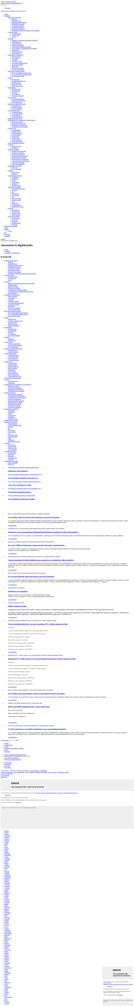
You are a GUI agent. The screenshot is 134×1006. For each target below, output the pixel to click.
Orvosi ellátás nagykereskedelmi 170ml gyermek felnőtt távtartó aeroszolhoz (36, 694)
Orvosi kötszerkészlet (18, 99)
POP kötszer (15, 193)
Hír (5, 233)
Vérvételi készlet (16, 34)
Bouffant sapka (16, 223)
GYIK (10, 231)
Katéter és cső (12, 128)
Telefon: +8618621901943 (8, 1)
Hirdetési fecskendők (41, 772)
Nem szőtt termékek (14, 216)
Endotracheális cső (17, 133)
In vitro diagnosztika (14, 110)
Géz (13, 197)
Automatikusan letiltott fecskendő (21, 47)
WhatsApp (4, 777)
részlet (15, 525)
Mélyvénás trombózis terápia (16, 71)
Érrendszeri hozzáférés (14, 17)
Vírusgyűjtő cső (16, 115)
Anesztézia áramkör (17, 65)
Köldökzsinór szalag (17, 206)
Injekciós (10, 39)
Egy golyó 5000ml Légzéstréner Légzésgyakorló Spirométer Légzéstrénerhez (36, 545)
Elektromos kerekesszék (19, 123)
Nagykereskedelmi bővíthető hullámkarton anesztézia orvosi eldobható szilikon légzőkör (41, 560)
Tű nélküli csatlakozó (18, 25)
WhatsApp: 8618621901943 (12, 759)
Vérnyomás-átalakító (18, 96)
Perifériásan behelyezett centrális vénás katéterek (26, 30)
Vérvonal (14, 92)
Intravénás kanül (16, 84)
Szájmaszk (15, 221)
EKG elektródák (16, 169)
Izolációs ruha (16, 218)
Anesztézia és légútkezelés (15, 55)
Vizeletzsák (15, 148)
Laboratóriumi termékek (15, 175)
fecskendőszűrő (16, 53)
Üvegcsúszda (15, 182)
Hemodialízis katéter (17, 27)
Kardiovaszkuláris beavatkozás (17, 104)
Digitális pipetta (16, 185)
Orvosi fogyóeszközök (7, 772)
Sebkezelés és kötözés (14, 187)
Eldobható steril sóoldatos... (18, 471)
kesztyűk (10, 208)
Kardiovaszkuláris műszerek (20, 156)
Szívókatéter (15, 136)
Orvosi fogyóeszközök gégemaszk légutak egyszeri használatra (31, 576)
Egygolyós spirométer (18, 69)
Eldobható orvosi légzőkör (18, 591)
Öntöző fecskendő (17, 52)
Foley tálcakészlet (17, 102)
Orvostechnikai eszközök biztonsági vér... (23, 478)
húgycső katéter (16, 135)
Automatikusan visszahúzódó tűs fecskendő (24, 48)
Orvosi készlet (12, 97)
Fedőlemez (15, 184)
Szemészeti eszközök (18, 153)
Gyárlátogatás (8, 745)
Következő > (6, 740)
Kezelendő (15, 220)
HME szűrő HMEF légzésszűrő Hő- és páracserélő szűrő (28, 707)
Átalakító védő (16, 89)
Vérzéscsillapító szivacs (18, 189)
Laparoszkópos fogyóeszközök (21, 161)
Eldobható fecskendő (18, 45)
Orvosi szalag (16, 195)
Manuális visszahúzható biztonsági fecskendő (25, 40)
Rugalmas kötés (16, 200)
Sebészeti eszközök (13, 149)
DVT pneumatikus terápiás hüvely (21, 73)
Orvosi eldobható (19, 772)
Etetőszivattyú (16, 172)
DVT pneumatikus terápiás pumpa (21, 74)
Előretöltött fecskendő (18, 24)
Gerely (14, 37)
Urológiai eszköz (16, 146)
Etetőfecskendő (16, 42)
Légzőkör (14, 60)
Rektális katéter (16, 131)
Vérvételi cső (15, 35)
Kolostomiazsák (16, 205)
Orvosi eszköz (52, 772)
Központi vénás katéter (18, 29)
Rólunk (6, 229)
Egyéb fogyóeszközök (18, 164)
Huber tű (14, 19)
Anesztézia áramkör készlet (19, 63)
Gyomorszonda (16, 130)
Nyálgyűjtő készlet (17, 114)
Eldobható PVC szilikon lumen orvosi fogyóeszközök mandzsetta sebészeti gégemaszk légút (42, 659)
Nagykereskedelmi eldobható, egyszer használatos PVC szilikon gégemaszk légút (38, 624)
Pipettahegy (15, 179)
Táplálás (10, 171)
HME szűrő (15, 66)
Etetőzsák (14, 174)
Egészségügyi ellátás (63, 772)
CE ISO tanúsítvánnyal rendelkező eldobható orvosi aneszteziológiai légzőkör (37, 729)
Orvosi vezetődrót (17, 109)
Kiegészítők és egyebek (15, 166)
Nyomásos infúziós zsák (19, 81)
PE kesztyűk (15, 210)
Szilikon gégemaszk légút (17, 606)
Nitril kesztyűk (16, 213)
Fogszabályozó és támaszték (20, 127)
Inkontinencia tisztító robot (19, 125)
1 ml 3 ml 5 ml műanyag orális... (20, 485)
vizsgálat (10, 525)
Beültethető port (16, 21)
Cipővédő (14, 224)
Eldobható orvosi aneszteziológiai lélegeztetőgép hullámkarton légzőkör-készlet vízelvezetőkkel (43, 532)
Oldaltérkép (43, 770)
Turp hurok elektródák (18, 162)
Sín (13, 192)
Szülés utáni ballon (17, 141)
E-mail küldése (5, 775)
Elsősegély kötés (16, 198)
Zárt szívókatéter (16, 140)
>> (10, 740)
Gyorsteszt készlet (17, 112)
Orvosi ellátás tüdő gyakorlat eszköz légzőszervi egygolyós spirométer (34, 517)
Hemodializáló (16, 91)
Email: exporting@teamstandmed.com (12, 3)
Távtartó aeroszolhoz (18, 68)
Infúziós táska (16, 79)
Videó (6, 228)
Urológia (10, 145)
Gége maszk (15, 58)
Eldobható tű (15, 50)
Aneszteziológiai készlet (19, 100)
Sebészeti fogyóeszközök (19, 151)
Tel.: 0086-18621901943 (11, 758)
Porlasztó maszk (16, 56)
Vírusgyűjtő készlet (17, 117)
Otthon (6, 14)
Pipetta (14, 180)
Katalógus (7, 234)
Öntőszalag (15, 203)
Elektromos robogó (17, 122)
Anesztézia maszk (17, 61)
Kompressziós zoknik (18, 76)
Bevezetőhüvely (16, 105)
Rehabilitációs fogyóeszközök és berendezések (21, 120)
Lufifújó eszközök (17, 107)
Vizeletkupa (15, 177)
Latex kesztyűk (16, 215)
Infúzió (10, 78)
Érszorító (14, 190)
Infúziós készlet (16, 83)
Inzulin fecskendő (17, 43)
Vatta (13, 202)
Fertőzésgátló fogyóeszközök (20, 159)
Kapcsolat (7, 236)
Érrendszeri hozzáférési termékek (13, 748)
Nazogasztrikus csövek (14, 376)
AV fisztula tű (16, 94)
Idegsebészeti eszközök (18, 154)
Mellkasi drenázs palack (15, 118)
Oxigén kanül (16, 138)
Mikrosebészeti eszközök (19, 158)
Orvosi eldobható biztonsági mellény (21, 499)
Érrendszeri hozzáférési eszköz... (20, 492)
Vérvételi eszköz (13, 32)
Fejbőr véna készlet (17, 86)
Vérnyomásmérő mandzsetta (16, 143)
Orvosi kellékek (29, 772)
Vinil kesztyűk (16, 211)
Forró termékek (34, 770)
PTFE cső (14, 167)
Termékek (7, 16)
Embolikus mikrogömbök (19, 22)
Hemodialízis (12, 87)
